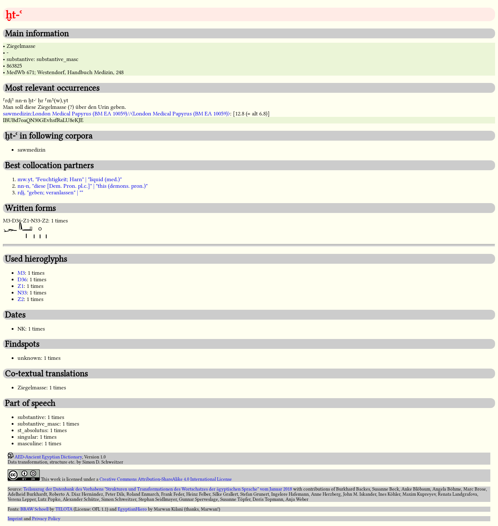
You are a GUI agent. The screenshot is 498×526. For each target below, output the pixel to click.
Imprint (15, 518)
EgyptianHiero (132, 509)
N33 (22, 292)
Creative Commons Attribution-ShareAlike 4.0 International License (166, 479)
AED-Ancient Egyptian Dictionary (48, 457)
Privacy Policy (46, 518)
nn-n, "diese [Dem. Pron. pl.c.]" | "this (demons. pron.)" (82, 186)
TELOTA (64, 509)
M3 (21, 273)
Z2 (20, 299)
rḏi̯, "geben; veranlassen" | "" (50, 192)
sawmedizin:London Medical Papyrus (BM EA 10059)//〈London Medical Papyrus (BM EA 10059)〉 (116, 113)
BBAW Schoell (34, 509)
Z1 (20, 286)
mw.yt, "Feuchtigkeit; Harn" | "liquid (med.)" (69, 179)
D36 (22, 279)
